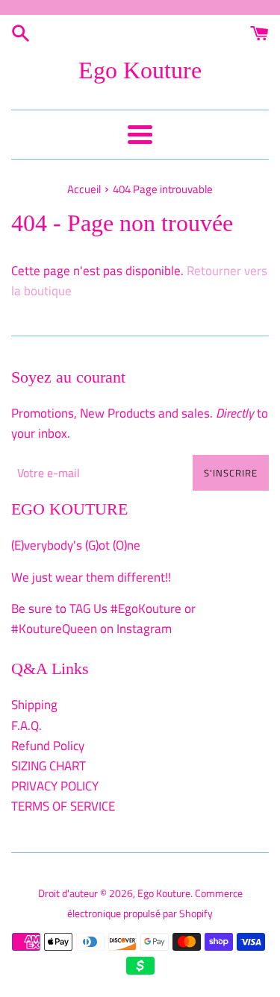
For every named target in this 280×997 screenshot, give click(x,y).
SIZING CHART (48, 766)
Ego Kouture (140, 70)
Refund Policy (47, 745)
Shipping (34, 704)
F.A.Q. (26, 725)
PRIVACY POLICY (55, 786)
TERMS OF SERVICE (63, 806)
